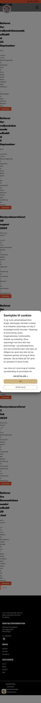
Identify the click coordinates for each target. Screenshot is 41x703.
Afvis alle (20, 387)
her (30, 371)
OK (20, 381)
